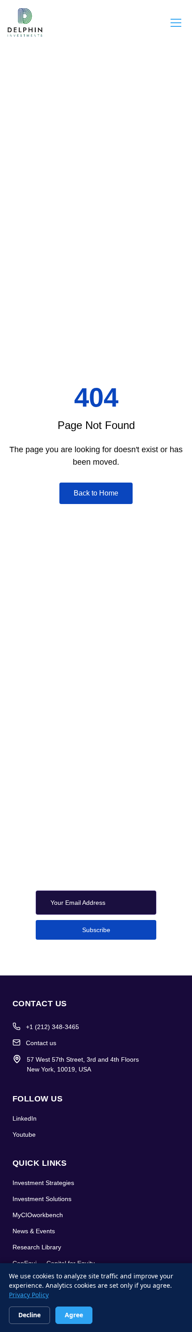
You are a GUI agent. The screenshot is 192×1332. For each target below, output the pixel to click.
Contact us (41, 1042)
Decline (29, 1315)
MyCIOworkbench (38, 1215)
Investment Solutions (42, 1198)
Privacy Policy (29, 1294)
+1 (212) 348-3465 (52, 1026)
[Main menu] (176, 22)
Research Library (37, 1247)
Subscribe (96, 929)
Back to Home (96, 493)
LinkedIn (25, 1118)
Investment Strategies (43, 1182)
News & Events (34, 1231)
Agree (74, 1315)
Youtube (24, 1134)
